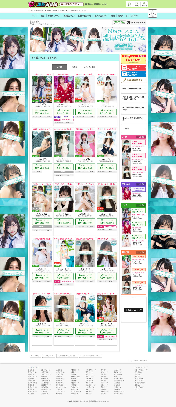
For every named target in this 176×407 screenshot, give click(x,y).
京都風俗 (103, 389)
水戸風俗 (88, 393)
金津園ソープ (75, 393)
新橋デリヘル (32, 391)
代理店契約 (138, 372)
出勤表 (69, 16)
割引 (43, 16)
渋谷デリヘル (32, 381)
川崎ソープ (89, 381)
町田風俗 (44, 376)
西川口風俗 (59, 385)
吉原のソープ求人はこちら (91, 356)
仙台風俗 (117, 385)
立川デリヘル (45, 370)
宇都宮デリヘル (119, 391)
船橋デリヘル (60, 383)
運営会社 (137, 385)
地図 (113, 16)
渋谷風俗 (31, 378)
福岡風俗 (74, 381)
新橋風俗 (31, 389)
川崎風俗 (117, 389)
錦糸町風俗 (45, 387)
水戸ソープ (89, 391)
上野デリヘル (60, 372)
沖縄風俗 (74, 374)
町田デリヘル (45, 378)
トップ (34, 16)
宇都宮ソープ (105, 391)
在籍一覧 (84, 16)
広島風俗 (103, 381)
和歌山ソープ (90, 389)
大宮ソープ (89, 378)
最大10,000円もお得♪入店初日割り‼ (133, 109)
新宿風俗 (31, 370)
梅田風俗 (59, 393)
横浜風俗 (103, 393)
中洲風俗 (74, 378)
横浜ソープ (117, 387)
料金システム (54, 16)
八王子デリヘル (46, 374)
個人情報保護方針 (140, 383)
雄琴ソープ (89, 372)
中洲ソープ (74, 389)
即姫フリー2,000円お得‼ (131, 89)
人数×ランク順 (89, 67)
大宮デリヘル (60, 391)
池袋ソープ (104, 385)
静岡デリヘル (75, 383)
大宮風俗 (59, 389)
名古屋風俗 (104, 378)
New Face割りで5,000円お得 (132, 119)
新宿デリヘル (32, 372)
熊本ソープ (117, 376)
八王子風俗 (45, 372)
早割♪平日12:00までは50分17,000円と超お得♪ (133, 98)
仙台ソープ (89, 383)
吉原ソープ (49, 356)
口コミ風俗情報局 (90, 401)
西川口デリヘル (61, 387)
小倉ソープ (117, 370)
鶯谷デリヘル (32, 387)
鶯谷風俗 (31, 385)
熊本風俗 (103, 370)
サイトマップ (139, 381)
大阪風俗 (103, 374)
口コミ (132, 16)
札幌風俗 (74, 385)
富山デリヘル (118, 393)
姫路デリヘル (75, 376)
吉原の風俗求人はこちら (68, 356)
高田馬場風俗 (45, 381)
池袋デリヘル (32, 376)
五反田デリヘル (46, 385)
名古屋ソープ (90, 387)
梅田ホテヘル (75, 370)
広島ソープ (117, 372)
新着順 (74, 67)
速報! (120, 16)
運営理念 (137, 376)
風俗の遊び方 (139, 378)
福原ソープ (89, 374)
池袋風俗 (31, 374)
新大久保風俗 (32, 383)
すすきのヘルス (119, 381)
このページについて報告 (139, 360)
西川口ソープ (90, 376)
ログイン (137, 389)
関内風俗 (59, 376)
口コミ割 (125, 128)
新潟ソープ (104, 372)
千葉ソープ (104, 387)
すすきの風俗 (118, 374)
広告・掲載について (141, 370)
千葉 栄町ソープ (91, 370)
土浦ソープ (104, 383)
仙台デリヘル (118, 378)
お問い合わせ (139, 387)
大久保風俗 (59, 374)
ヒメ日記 (100, 16)
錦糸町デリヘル (46, 389)
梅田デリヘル (75, 372)
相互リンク (138, 374)
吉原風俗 (36, 356)
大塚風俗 (44, 391)
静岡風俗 (103, 376)
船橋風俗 (59, 381)
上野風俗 (59, 370)
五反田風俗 (45, 383)
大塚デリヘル (45, 393)
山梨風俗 (117, 383)
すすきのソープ (76, 391)
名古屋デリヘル (91, 385)
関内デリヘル (60, 378)
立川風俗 (31, 393)
